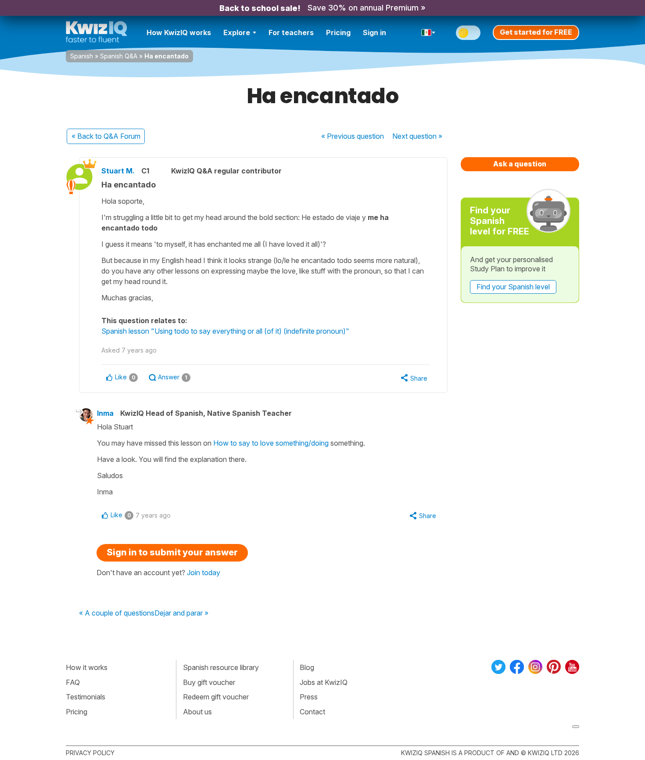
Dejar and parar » (181, 613)
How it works (87, 667)
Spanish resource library (221, 667)
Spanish (81, 56)
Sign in (374, 32)
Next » (417, 136)
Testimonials (85, 696)
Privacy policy (90, 752)
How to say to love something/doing (271, 443)
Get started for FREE (536, 32)
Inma (105, 413)
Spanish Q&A (118, 56)
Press (309, 696)
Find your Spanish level (513, 286)
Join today (203, 572)
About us (197, 711)
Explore (236, 32)
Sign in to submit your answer (172, 552)
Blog (307, 667)
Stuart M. (118, 170)
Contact (312, 711)
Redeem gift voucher (216, 696)
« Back (106, 136)
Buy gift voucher (209, 682)
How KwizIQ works (179, 32)
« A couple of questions (116, 613)
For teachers (291, 32)
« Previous (352, 136)
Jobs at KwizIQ (324, 682)
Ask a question (519, 163)
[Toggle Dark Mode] (468, 32)
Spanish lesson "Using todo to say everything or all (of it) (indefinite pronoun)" (225, 331)
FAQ (73, 682)
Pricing (338, 32)
